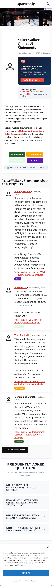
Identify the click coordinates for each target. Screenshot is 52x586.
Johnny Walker (22, 191)
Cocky (35, 160)
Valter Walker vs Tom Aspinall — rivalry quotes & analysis (29, 383)
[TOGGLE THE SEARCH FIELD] (47, 4)
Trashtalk (17, 154)
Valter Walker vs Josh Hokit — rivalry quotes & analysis (30, 321)
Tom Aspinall (21, 335)
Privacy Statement (31, 581)
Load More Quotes (15, 450)
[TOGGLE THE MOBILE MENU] (4, 4)
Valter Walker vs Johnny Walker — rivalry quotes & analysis (31, 273)
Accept (26, 573)
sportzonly (26, 3)
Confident (17, 160)
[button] (47, 547)
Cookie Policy (18, 581)
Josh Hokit (20, 287)
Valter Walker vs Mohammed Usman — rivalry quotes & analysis (29, 435)
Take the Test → (32, 80)
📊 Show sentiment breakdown (25, 167)
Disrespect (35, 154)
